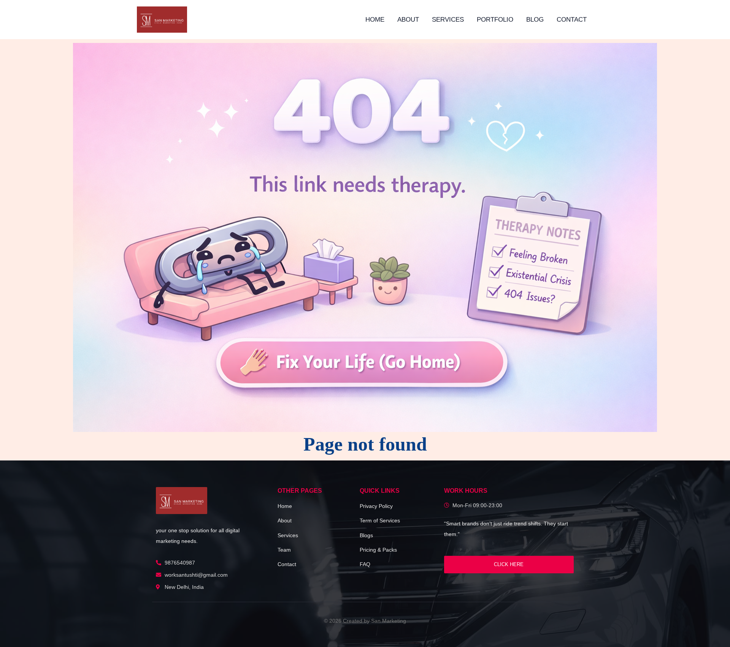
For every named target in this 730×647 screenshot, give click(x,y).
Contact (572, 19)
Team (284, 550)
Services (448, 19)
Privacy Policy (376, 506)
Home (374, 19)
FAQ (365, 564)
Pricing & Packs (378, 550)
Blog (535, 19)
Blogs (366, 535)
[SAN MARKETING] (181, 500)
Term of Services (380, 520)
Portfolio (495, 19)
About (408, 19)
